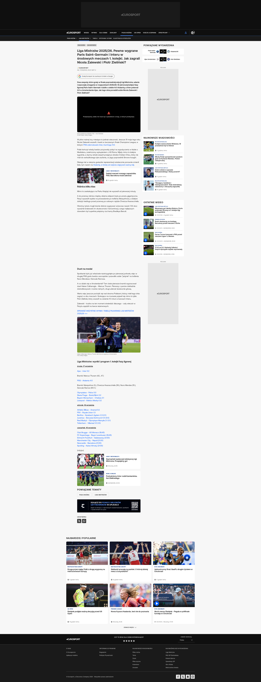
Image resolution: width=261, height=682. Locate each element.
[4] (131, 641)
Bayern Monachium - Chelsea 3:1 (90, 398)
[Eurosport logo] (73, 33)
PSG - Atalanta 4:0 (85, 380)
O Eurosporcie (71, 652)
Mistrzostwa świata (172, 667)
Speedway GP (170, 661)
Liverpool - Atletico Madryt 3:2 (89, 400)
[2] (126, 641)
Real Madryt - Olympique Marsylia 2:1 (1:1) (94, 420)
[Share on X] (79, 521)
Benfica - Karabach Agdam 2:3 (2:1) (91, 415)
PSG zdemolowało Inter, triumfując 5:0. (99, 145)
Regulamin (102, 652)
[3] (129, 641)
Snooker (135, 667)
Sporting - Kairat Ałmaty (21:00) (90, 446)
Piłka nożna (81, 45)
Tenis (134, 655)
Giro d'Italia (169, 664)
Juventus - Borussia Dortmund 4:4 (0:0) (93, 418)
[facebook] (178, 677)
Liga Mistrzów (91, 45)
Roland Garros (170, 658)
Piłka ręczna (136, 661)
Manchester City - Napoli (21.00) (90, 440)
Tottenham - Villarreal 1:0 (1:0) (89, 423)
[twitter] (183, 677)
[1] (124, 641)
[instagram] (193, 677)
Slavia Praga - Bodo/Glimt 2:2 (89, 395)
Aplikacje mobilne (72, 655)
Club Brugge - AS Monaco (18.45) (91, 432)
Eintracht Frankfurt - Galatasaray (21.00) (93, 438)
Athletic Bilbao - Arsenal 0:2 (88, 410)
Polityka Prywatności (106, 655)
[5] (134, 641)
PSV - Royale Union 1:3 (86, 412)
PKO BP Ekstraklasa (172, 655)
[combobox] (186, 640)
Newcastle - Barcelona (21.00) (89, 443)
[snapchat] (188, 677)
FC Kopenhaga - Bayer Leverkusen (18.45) (94, 435)
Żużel (134, 658)
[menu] (186, 33)
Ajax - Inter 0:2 (83, 371)
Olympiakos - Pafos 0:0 (86, 392)
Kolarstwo (136, 664)
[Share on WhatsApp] (84, 521)
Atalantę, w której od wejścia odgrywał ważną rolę (113, 165)
